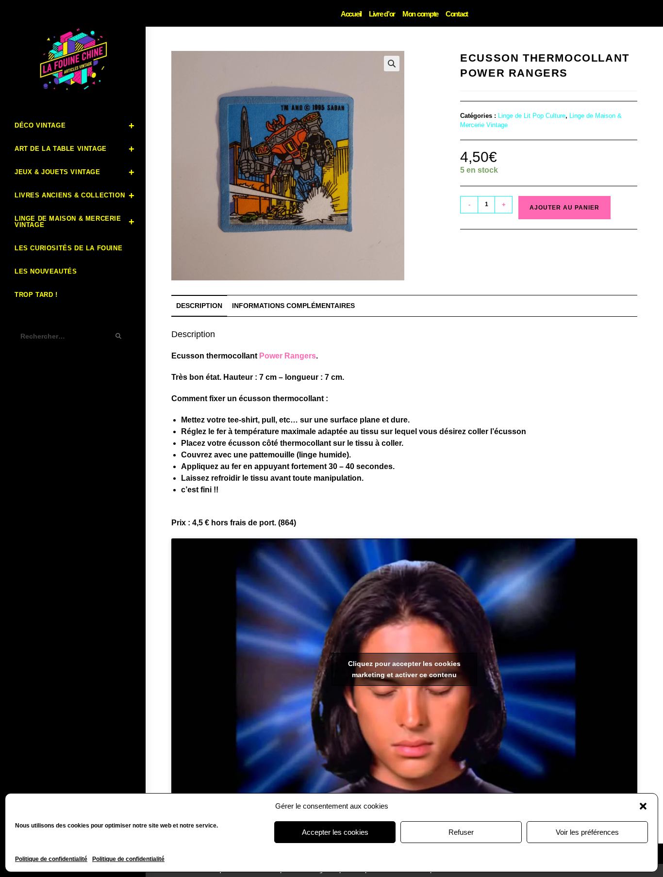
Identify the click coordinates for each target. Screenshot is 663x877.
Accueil (351, 14)
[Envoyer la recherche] (119, 336)
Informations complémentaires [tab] (293, 305)
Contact (457, 14)
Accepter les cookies (335, 832)
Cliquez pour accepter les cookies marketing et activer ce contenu (404, 669)
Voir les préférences (587, 832)
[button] (643, 806)
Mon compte (420, 14)
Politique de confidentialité (51, 859)
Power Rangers (287, 356)
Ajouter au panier (564, 207)
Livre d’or (382, 14)
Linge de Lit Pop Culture (531, 115)
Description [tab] (199, 305)
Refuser (461, 832)
